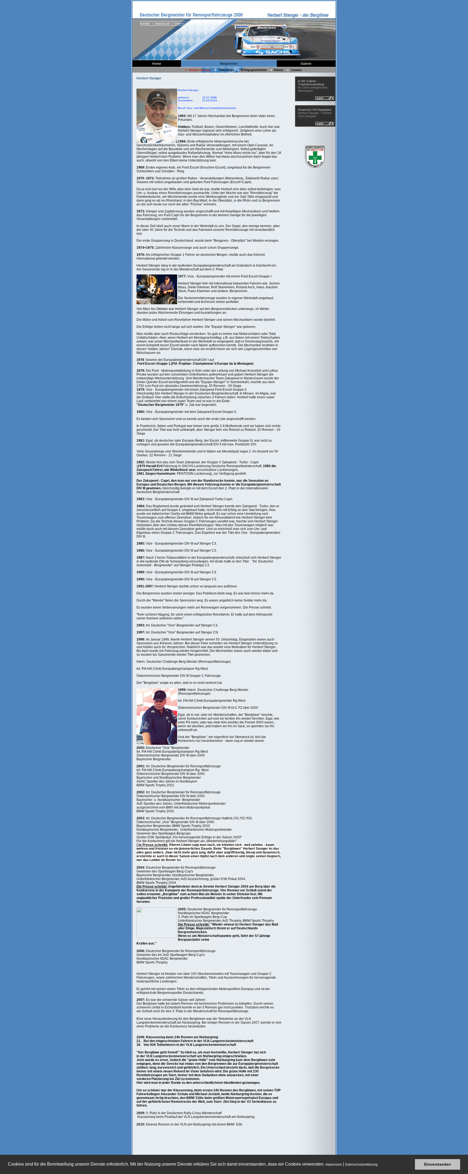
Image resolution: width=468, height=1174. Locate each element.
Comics (295, 70)
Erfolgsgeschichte (253, 70)
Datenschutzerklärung (361, 1164)
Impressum (334, 1164)
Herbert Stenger (198, 70)
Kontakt (145, 23)
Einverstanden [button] (437, 1164)
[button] (379, 1165)
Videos (277, 70)
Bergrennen (229, 64)
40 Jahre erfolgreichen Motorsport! (312, 85)
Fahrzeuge (225, 70)
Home (156, 64)
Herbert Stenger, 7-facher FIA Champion (315, 113)
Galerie (306, 64)
